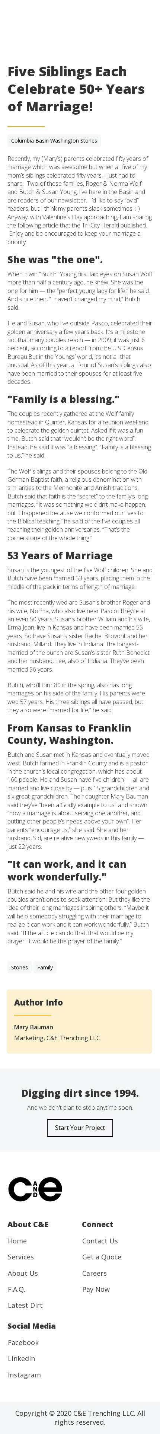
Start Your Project (80, 1128)
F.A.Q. (16, 1289)
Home (17, 1240)
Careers (94, 1273)
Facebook (23, 1342)
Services (21, 1256)
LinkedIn (21, 1358)
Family (45, 967)
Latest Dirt (25, 1305)
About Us (23, 1273)
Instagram (24, 1374)
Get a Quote (101, 1256)
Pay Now (96, 1289)
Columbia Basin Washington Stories (54, 140)
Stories (19, 967)
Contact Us (100, 1240)
